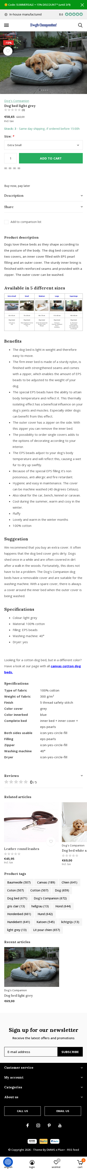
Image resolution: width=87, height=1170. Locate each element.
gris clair (16, 906)
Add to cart (51, 158)
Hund (45, 914)
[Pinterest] (49, 1125)
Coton (15, 890)
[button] (6, 25)
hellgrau (40, 906)
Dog (62, 890)
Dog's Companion (16, 101)
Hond (63, 906)
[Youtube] (59, 1125)
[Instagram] (38, 1125)
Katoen (46, 922)
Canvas (46, 882)
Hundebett (18, 922)
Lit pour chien (46, 930)
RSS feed (73, 1150)
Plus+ (61, 1150)
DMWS (51, 1150)
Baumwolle (19, 882)
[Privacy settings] (8, 1162)
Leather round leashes (21, 849)
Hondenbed (19, 914)
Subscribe (70, 1052)
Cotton (39, 890)
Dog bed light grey (18, 996)
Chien (69, 882)
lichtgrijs (70, 922)
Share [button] (9, 207)
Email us (62, 1111)
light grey (17, 930)
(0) (23, 110)
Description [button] (13, 195)
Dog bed (17, 898)
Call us (22, 1111)
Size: (9, 136)
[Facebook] (27, 1125)
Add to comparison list (26, 222)
